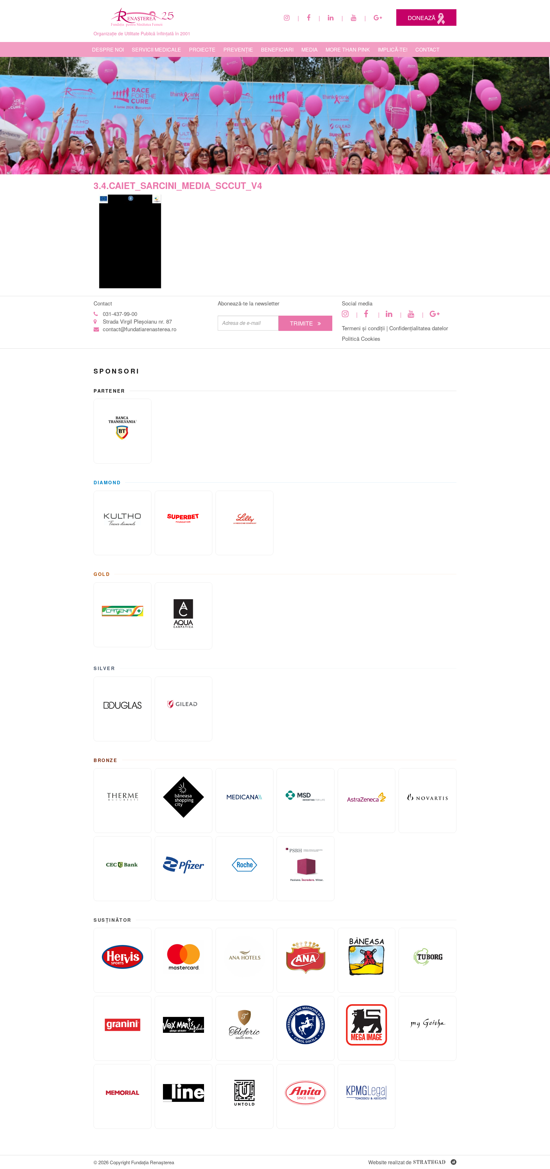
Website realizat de (407, 1162)
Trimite (302, 323)
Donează (422, 17)
